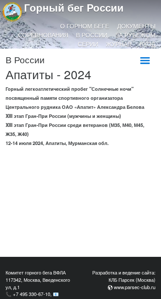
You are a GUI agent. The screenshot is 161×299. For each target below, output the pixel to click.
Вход (147, 44)
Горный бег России (74, 7)
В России (91, 35)
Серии (88, 44)
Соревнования (43, 35)
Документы (136, 26)
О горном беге (84, 26)
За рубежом (135, 35)
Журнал (118, 44)
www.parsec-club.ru (134, 287)
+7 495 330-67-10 (31, 293)
